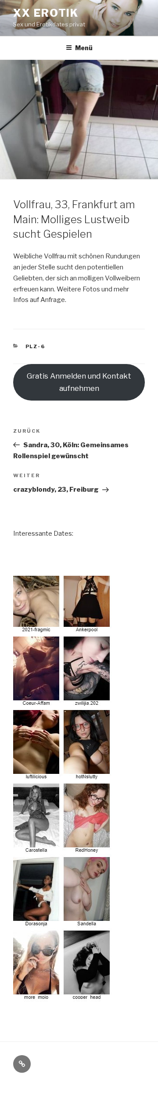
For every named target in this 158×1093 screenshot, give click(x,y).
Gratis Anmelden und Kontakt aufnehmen (79, 382)
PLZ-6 (35, 346)
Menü (84, 48)
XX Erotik (46, 13)
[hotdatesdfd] (62, 996)
